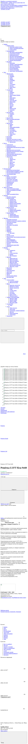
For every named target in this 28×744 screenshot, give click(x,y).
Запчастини (13, 142)
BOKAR (12, 99)
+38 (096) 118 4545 (5, 23)
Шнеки (11, 163)
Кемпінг (6, 247)
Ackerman (12, 109)
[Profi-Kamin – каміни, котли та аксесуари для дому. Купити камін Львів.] (8, 591)
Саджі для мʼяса (14, 253)
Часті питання (7, 649)
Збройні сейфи (13, 300)
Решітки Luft (13, 200)
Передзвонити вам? (5, 26)
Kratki (11, 77)
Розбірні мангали (14, 263)
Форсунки (12, 162)
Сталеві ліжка (13, 290)
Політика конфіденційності (10, 653)
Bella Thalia (12, 101)
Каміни (5, 44)
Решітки (6, 195)
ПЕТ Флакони (13, 255)
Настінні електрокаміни (16, 56)
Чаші (11, 251)
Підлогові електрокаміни (16, 59)
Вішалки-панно (13, 295)
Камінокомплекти (14, 55)
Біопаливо (12, 63)
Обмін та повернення (19, 5)
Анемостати (13, 199)
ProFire (11, 93)
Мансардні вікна (14, 282)
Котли (5, 143)
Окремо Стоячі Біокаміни (16, 64)
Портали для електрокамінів (17, 57)
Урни (11, 305)
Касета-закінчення (14, 217)
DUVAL (12, 104)
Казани (11, 254)
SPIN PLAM (13, 108)
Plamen (11, 79)
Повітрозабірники (14, 215)
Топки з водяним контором (16, 48)
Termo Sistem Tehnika (15, 95)
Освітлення (12, 314)
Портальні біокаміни (15, 67)
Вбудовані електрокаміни (16, 52)
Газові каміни (13, 49)
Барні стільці (13, 294)
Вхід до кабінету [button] (8, 644)
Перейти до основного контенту (9, 1)
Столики (12, 291)
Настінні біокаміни (14, 65)
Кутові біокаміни (14, 68)
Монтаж (6, 218)
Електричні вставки (15, 53)
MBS (11, 107)
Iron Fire (12, 132)
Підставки (12, 293)
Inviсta (11, 81)
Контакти (11, 8)
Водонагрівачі (7, 168)
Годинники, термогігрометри (17, 310)
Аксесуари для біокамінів (16, 71)
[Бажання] (14, 360)
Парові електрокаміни (15, 60)
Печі (5, 72)
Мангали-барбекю (14, 261)
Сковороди (12, 250)
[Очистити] (12, 337)
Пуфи (11, 289)
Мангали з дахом (14, 266)
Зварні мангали (13, 258)
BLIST (11, 103)
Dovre (11, 83)
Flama (11, 116)
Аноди (11, 158)
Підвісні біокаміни (14, 69)
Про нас (3, 5)
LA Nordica (12, 84)
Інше (11, 167)
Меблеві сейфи (13, 298)
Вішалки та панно (14, 286)
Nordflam (12, 76)
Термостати (12, 159)
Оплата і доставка (9, 5)
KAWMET (12, 80)
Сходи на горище (14, 281)
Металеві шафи (13, 302)
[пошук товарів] (12, 324)
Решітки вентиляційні (15, 203)
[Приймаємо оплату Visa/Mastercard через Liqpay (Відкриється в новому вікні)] (13, 597)
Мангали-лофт (13, 262)
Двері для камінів (8, 187)
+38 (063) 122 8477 (5, 9)
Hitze (11, 96)
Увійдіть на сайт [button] (5, 504)
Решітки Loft (13, 209)
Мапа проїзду (4, 731)
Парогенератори (14, 313)
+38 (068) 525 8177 (5, 24)
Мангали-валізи (14, 259)
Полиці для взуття (14, 287)
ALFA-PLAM (13, 100)
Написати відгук (5, 474)
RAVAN (12, 75)
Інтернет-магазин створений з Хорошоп (11, 611)
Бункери (12, 166)
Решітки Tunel (13, 202)
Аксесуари (6, 175)
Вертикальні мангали (15, 265)
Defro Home (13, 97)
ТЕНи (11, 160)
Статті (6, 6)
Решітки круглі (13, 204)
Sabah (11, 111)
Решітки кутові (13, 206)
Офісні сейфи (13, 301)
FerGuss (12, 85)
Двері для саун (13, 308)
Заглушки (12, 233)
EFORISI (12, 128)
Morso (11, 88)
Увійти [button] (2, 518)
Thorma (11, 105)
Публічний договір (13, 6)
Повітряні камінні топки (16, 47)
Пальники (12, 164)
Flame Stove (12, 87)
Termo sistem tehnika (15, 127)
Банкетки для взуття (15, 285)
